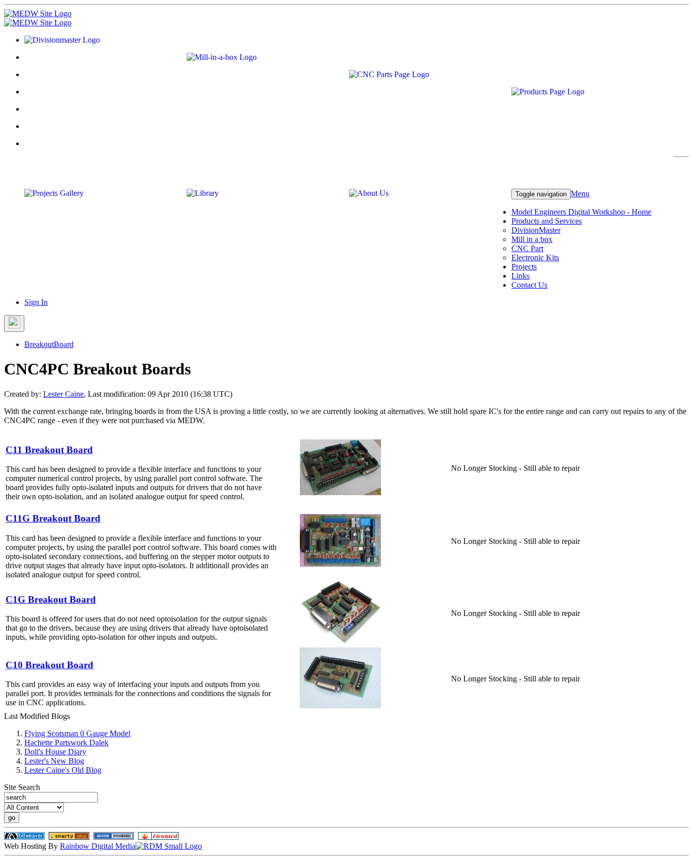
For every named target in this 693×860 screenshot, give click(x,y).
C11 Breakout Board (49, 449)
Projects (524, 266)
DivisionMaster (536, 230)
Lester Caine (63, 394)
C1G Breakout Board (51, 599)
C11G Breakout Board (53, 518)
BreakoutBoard (49, 344)
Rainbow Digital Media (97, 846)
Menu (580, 193)
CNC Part (527, 248)
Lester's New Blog (54, 760)
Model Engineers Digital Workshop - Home (581, 212)
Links (520, 275)
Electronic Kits (535, 257)
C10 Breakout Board (49, 665)
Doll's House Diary (55, 751)
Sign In (36, 302)
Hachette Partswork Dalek (66, 742)
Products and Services (546, 221)
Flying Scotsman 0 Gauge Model (77, 733)
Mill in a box (531, 239)
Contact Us (529, 285)
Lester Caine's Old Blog (62, 770)
